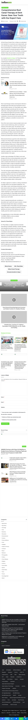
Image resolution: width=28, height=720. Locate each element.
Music (3, 550)
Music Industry (5, 697)
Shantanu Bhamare (16, 702)
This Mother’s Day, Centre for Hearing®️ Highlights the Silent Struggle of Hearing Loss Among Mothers (7, 364)
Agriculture (4, 523)
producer (3, 699)
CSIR (11, 674)
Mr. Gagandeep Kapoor (6, 692)
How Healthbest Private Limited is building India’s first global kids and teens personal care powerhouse (21, 347)
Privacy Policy (24, 712)
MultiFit (14, 695)
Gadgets (4, 544)
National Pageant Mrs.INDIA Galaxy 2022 (17, 697)
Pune (9, 699)
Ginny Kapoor (10, 679)
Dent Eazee (9, 266)
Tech (3, 571)
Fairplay (3, 679)
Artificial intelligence (17, 669)
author (24, 669)
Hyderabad (12, 681)
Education (4, 533)
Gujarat (16, 679)
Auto (3, 529)
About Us (3, 712)
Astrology (4, 527)
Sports (3, 567)
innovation (17, 686)
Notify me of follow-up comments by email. (11, 417)
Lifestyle (4, 548)
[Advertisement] (14, 501)
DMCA (18, 712)
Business (4, 531)
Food (3, 542)
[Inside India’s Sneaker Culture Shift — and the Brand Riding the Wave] (5, 459)
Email (2, 402)
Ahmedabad (8, 669)
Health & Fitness (5, 7)
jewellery (23, 686)
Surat (24, 702)
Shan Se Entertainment (6, 702)
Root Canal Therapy (14, 269)
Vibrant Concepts (13, 704)
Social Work (4, 565)
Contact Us (13, 712)
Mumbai (19, 695)
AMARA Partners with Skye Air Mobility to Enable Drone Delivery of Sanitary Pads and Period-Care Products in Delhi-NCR (13, 451)
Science (3, 563)
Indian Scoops (5, 21)
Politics (3, 557)
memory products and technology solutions (10, 690)
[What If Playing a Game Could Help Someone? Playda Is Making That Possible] (5, 473)
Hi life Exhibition (5, 681)
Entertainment (5, 536)
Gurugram (22, 679)
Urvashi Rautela (5, 704)
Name (2, 397)
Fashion (3, 538)
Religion (3, 561)
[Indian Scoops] (6, 2)
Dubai (7, 676)
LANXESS (14, 688)
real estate (14, 699)
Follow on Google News (14, 714)
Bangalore (4, 672)
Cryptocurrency (5, 674)
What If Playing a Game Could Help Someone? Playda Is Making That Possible (17, 473)
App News (4, 525)
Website (3, 407)
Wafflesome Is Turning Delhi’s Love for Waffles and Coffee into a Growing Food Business (18, 480)
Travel (3, 573)
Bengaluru (10, 672)
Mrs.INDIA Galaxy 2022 (6, 695)
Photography (5, 554)
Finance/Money (5, 540)
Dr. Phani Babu (19, 266)
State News (4, 569)
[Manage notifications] (25, 717)
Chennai (16, 672)
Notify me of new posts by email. (9, 419)
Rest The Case (21, 699)
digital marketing (22, 674)
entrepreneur (19, 676)
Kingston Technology (6, 688)
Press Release (5, 559)
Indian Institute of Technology (7, 686)
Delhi (15, 674)
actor (3, 669)
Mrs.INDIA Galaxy (16, 692)
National (4, 552)
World (3, 578)
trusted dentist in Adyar (14, 272)
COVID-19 (22, 672)
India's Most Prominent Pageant (8, 683)
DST (3, 676)
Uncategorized (5, 576)
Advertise (8, 712)
